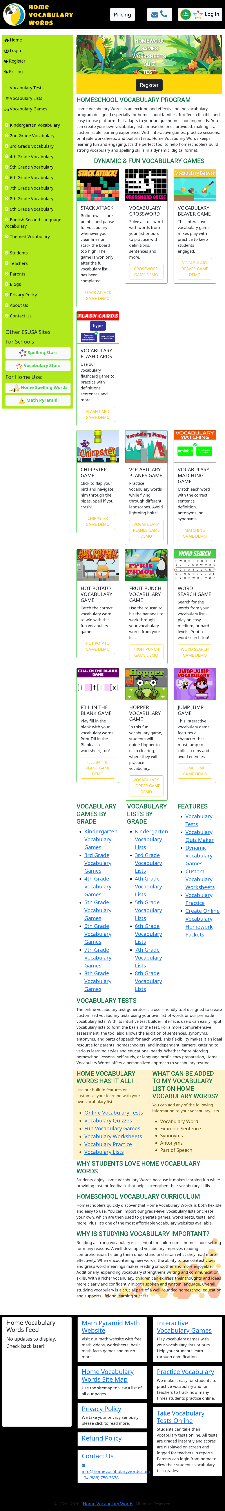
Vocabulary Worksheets (113, 1136)
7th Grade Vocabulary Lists (148, 957)
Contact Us (98, 1456)
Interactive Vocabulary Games (184, 1326)
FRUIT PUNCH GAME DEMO (146, 652)
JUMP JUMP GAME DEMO (195, 770)
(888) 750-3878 (103, 1478)
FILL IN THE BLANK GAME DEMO (97, 767)
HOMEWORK (149, 41)
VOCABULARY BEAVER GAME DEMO (194, 268)
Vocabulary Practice (108, 1144)
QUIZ (149, 64)
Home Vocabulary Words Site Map (108, 1375)
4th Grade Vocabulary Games (97, 886)
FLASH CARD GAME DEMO (98, 414)
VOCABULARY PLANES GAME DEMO (146, 530)
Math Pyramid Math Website (111, 1326)
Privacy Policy (101, 1408)
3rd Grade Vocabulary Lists (148, 862)
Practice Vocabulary (185, 1371)
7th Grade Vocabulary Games (97, 957)
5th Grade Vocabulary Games (97, 910)
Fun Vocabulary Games (112, 1128)
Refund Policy (102, 1438)
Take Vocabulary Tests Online (181, 1417)
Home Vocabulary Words (108, 1504)
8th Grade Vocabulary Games (97, 980)
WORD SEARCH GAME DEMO (195, 652)
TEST (149, 72)
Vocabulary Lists (104, 1151)
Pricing (122, 14)
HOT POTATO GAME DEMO (98, 646)
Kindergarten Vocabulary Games (101, 839)
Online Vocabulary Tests (113, 1112)
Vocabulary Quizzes (108, 1120)
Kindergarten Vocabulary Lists (151, 839)
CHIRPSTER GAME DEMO (98, 521)
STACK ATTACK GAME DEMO (97, 295)
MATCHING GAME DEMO (195, 533)
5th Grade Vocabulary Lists (148, 910)
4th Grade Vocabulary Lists (148, 886)
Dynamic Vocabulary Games (198, 855)
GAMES (149, 49)
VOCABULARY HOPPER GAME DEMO (146, 785)
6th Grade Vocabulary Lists (148, 933)
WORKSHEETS (149, 56)
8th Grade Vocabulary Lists (148, 980)
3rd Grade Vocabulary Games (97, 862)
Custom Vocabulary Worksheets (200, 879)
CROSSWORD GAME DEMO (146, 271)
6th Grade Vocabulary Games (97, 933)
